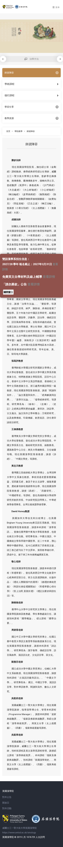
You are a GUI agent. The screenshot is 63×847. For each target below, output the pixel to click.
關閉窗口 (8, 292)
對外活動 (6, 808)
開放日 (5, 802)
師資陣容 (31, 131)
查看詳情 (49, 276)
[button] (60, 59)
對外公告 (6, 797)
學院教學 (18, 131)
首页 (8, 131)
